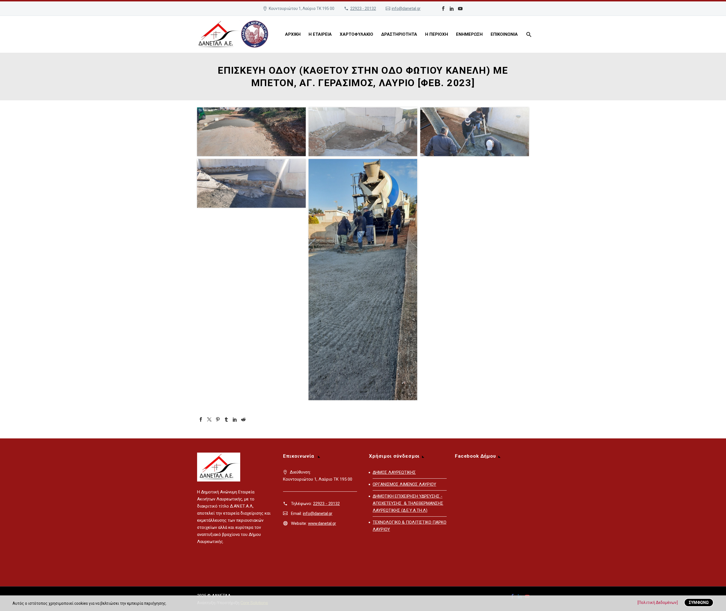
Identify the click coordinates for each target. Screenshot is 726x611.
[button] (251, 131)
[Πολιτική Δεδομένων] (658, 602)
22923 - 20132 (363, 8)
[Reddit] (243, 419)
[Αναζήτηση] (528, 34)
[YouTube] (460, 8)
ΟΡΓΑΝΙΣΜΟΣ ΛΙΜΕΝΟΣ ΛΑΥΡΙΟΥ (404, 484)
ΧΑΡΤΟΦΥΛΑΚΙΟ (356, 34)
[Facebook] (443, 8)
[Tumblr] (226, 419)
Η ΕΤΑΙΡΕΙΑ (320, 34)
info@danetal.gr (406, 8)
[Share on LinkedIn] (295, 151)
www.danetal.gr (322, 523)
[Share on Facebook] (288, 151)
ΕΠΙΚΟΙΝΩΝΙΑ (504, 34)
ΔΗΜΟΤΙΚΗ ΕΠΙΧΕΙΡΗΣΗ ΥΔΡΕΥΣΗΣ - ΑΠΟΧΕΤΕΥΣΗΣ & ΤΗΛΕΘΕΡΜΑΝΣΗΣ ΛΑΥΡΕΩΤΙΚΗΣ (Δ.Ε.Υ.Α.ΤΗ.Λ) (408, 503)
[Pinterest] (218, 419)
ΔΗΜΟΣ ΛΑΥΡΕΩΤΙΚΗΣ (394, 472)
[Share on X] (280, 151)
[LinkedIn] (452, 8)
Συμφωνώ (699, 602)
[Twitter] (209, 419)
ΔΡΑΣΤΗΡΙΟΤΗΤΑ (399, 34)
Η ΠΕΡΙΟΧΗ (436, 34)
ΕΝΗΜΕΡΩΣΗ (469, 34)
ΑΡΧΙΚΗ (293, 34)
